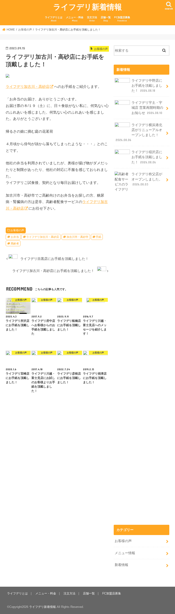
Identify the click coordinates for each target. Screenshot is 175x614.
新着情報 (121, 565)
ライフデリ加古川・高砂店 (27, 86)
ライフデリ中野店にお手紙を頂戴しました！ (146, 85)
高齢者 (15, 243)
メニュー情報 (125, 553)
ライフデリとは (53, 19)
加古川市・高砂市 (77, 236)
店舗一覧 (106, 19)
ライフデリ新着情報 (87, 6)
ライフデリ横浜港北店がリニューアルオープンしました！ (139, 132)
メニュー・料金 (74, 19)
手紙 (98, 236)
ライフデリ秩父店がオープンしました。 (146, 179)
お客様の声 (17, 230)
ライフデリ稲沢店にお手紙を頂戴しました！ (146, 157)
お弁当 (15, 236)
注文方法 (92, 19)
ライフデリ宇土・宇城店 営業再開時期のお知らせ (147, 107)
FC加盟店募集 (122, 19)
